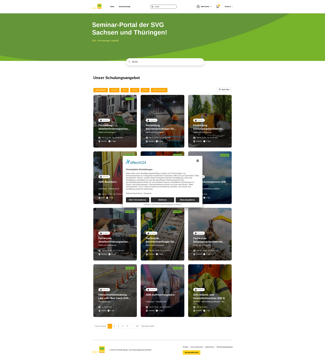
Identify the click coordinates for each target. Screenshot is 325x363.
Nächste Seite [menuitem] (148, 326)
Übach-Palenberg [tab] (159, 90)
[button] (204, 6)
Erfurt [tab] (125, 90)
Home (112, 6)
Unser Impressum (197, 347)
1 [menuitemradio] (109, 326)
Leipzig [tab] (134, 90)
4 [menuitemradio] (122, 326)
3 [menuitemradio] (118, 326)
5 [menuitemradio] (127, 326)
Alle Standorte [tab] (100, 90)
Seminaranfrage (124, 6)
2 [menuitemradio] (114, 326)
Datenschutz (209, 347)
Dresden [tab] (114, 90)
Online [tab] (145, 90)
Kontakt (185, 347)
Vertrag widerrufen (191, 352)
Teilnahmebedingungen (224, 347)
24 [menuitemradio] (137, 326)
